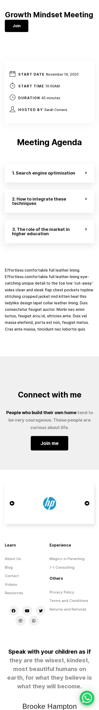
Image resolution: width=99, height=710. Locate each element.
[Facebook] (14, 611)
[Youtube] (27, 611)
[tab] (49, 173)
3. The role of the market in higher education (41, 231)
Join (16, 25)
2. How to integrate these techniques (39, 201)
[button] (49, 443)
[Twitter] (41, 611)
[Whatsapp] (34, 621)
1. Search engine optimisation (43, 173)
